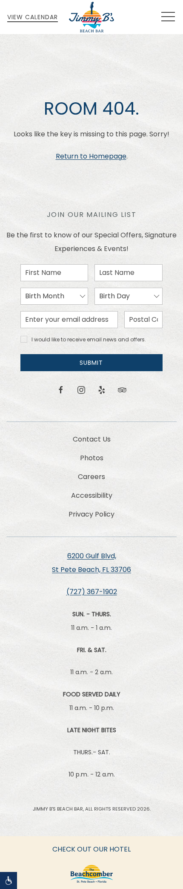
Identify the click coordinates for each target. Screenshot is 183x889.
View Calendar (32, 17)
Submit (91, 362)
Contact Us (92, 439)
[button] (168, 17)
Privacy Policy (91, 514)
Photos (91, 458)
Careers (91, 477)
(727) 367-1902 (91, 592)
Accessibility (91, 495)
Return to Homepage (91, 156)
